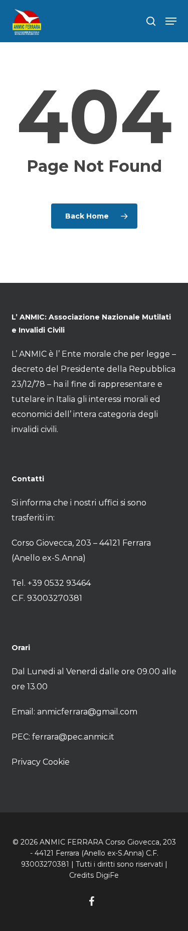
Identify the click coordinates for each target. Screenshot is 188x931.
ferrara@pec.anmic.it (73, 737)
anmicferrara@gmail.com (87, 711)
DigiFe (107, 875)
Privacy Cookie (41, 762)
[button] (170, 21)
